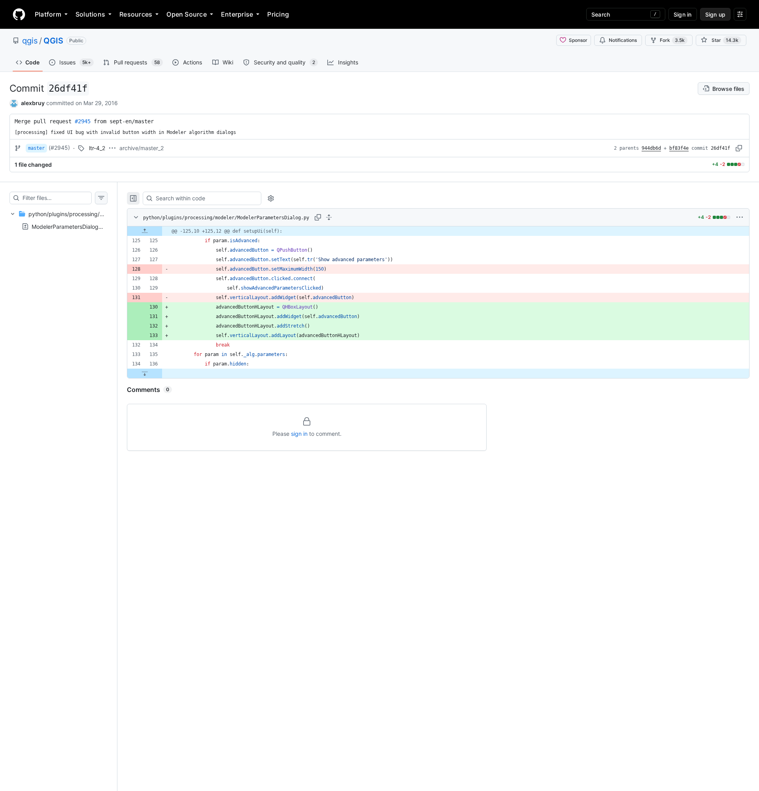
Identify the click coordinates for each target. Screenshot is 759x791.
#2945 (83, 121)
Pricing (278, 14)
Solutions (90, 14)
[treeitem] (58, 220)
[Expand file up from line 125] (144, 231)
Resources (135, 14)
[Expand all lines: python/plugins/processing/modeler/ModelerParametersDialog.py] (328, 217)
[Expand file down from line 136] (144, 373)
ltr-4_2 (97, 148)
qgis (30, 40)
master (36, 148)
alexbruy (33, 103)
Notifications (623, 40)
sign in (299, 433)
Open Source (186, 14)
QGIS (53, 40)
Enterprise (237, 14)
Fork (672, 40)
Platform (48, 14)
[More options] (739, 217)
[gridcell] (438, 231)
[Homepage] (19, 14)
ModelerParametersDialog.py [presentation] (69, 226)
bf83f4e (679, 148)
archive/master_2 (141, 148)
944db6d (651, 148)
